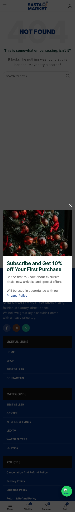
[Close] (70, 205)
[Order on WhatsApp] (66, 491)
